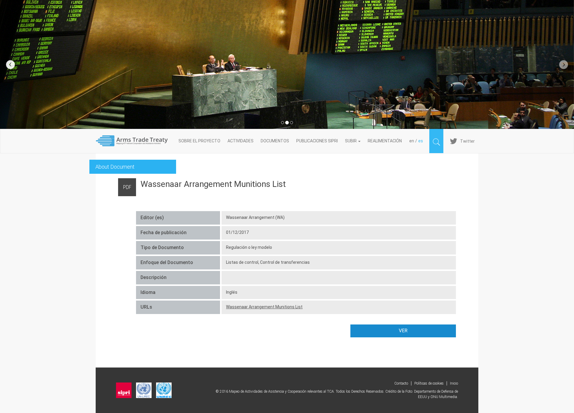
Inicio (454, 383)
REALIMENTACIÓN (385, 140)
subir (351, 140)
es (420, 140)
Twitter (467, 141)
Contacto (401, 383)
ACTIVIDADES (241, 140)
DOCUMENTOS (275, 140)
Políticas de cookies (429, 383)
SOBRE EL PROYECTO (199, 140)
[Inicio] (135, 140)
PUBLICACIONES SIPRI (317, 140)
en (411, 140)
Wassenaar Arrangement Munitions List (264, 306)
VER (403, 330)
